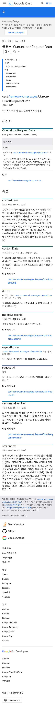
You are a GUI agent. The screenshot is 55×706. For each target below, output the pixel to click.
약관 (4, 693)
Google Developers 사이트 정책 (18, 508)
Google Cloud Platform (12, 672)
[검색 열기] (42, 3)
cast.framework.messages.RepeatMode (22, 352)
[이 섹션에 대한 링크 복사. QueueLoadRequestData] (37, 130)
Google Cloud (8, 632)
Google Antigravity (10, 627)
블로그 (5, 574)
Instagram (6, 583)
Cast (28, 3)
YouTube (6, 597)
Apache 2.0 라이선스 (12, 505)
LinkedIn (6, 588)
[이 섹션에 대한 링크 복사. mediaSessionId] (25, 315)
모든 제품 (6, 681)
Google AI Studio (9, 623)
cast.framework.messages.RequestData (24, 181)
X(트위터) (6, 592)
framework (16, 96)
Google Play (7, 636)
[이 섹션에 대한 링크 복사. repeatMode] (21, 347)
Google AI (6, 677)
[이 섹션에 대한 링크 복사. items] (12, 291)
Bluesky (5, 579)
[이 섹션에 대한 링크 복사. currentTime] (21, 200)
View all (5, 641)
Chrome (5, 614)
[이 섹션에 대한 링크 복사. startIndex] (18, 446)
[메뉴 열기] (4, 3)
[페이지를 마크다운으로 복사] (14, 51)
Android (5, 609)
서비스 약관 (7, 558)
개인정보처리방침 (16, 693)
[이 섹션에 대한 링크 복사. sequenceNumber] (28, 403)
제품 (9, 41)
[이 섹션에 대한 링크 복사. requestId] (18, 368)
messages (30, 96)
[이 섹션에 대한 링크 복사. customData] (21, 248)
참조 (23, 41)
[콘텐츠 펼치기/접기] (19, 59)
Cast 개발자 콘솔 (9, 553)
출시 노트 (6, 562)
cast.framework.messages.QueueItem (30, 152)
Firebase (6, 618)
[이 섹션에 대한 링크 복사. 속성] (11, 191)
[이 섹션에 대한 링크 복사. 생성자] (14, 122)
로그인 (49, 3)
